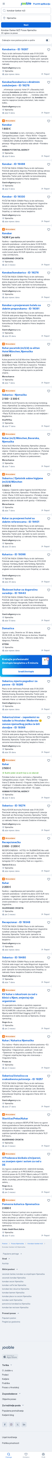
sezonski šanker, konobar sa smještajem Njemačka (23, 1274)
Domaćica (8, 628)
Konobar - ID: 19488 (13, 164)
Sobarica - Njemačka (14, 394)
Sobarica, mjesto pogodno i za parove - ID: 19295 (19, 683)
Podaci (5, 1374)
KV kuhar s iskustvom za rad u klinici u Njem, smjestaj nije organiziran (19, 997)
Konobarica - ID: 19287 (15, 49)
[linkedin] (24, 1424)
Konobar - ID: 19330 (13, 196)
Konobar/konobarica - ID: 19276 (20, 272)
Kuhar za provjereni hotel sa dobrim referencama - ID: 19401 (20, 520)
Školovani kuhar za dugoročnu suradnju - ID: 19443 (20, 591)
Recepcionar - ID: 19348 (16, 922)
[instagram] (11, 1424)
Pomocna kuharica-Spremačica (20, 1204)
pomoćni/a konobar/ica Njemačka (16, 1304)
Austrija (5, 1263)
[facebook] (4, 1424)
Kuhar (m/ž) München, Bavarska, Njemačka (20, 440)
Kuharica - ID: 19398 (14, 554)
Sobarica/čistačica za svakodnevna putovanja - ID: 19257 (22, 1077)
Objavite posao (9, 1399)
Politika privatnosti (10, 1443)
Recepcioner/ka (11, 842)
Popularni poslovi (9, 1318)
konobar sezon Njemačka (12, 1281)
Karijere (5, 1379)
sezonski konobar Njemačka (14, 1278)
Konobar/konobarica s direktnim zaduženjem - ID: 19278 (21, 84)
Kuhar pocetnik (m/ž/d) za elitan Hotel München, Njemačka (21, 350)
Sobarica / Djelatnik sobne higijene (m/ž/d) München (22, 480)
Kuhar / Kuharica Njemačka (18, 1040)
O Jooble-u (7, 1370)
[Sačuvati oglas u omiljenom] (49, 49)
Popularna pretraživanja (12, 1410)
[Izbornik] (3, 3)
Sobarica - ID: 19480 (14, 957)
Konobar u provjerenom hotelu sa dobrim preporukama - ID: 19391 (21, 307)
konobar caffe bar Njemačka (14, 1285)
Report (47, 74)
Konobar (7, 124)
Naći (26, 25)
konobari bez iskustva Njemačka (15, 1289)
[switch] (48, 40)
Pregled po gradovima (11, 1322)
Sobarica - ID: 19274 (13, 805)
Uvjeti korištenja (9, 1437)
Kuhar (5, 764)
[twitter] (17, 1424)
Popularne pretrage (11, 1254)
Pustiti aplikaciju (41, 4)
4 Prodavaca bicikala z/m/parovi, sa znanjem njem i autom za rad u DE (21, 1161)
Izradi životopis (26, 671)
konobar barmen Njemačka (13, 1292)
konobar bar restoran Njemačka (15, 1307)
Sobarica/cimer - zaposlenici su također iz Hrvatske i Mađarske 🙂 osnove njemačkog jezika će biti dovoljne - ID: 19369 (22, 722)
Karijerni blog (8, 1415)
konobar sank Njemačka (12, 1300)
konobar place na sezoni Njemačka (16, 1296)
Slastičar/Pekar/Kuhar (15, 1118)
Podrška (6, 1383)
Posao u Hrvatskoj (10, 1387)
